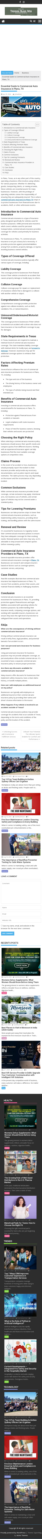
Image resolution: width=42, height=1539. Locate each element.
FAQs (7, 173)
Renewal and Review (12, 160)
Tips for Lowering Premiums (14, 157)
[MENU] (39, 21)
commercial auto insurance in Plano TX (17, 200)
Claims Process (9, 152)
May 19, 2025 (10, 1318)
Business (4, 724)
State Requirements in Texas (14, 142)
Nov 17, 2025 (10, 1220)
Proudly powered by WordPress (13, 1533)
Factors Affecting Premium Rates (16, 144)
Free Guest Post (19, 776)
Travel (4, 1038)
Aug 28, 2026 (7, 977)
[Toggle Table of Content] (36, 125)
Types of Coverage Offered (14, 130)
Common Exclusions (11, 155)
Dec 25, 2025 (7, 776)
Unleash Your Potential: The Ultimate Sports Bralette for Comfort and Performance (31, 735)
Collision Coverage (13, 135)
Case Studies (9, 167)
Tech (6, 1291)
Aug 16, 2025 (7, 817)
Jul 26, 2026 (7, 1025)
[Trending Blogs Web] (3, 21)
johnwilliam (18, 94)
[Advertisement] (21, 47)
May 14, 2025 (10, 1364)
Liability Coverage (13, 133)
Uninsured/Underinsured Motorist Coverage (22, 140)
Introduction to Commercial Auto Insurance (19, 128)
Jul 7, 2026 (6, 1070)
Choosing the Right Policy (13, 150)
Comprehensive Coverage (16, 137)
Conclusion (9, 170)
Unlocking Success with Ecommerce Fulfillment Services (9, 734)
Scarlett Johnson (19, 817)
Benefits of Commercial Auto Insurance (18, 147)
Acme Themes (22, 1535)
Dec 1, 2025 (10, 1175)
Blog (3, 1088)
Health (4, 993)
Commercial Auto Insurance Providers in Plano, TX (19, 163)
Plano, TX (35, 560)
